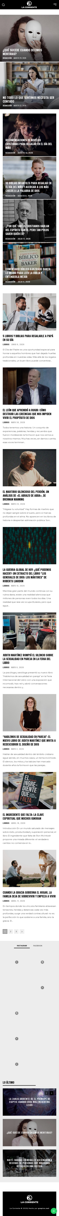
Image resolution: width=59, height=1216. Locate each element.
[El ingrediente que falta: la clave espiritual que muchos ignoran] (29, 790)
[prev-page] (47, 1093)
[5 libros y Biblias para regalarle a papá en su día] (29, 312)
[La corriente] (29, 4)
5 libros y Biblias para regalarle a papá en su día (28, 338)
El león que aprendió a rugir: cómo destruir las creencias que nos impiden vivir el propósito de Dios (27, 414)
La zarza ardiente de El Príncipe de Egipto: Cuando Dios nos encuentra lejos (29, 1102)
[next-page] (22, 931)
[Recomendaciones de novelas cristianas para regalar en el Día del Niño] (29, 135)
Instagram (22, 946)
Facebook (37, 946)
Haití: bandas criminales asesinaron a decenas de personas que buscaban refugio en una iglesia (29, 1163)
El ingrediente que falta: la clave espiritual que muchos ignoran (23, 816)
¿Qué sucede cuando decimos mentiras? (29, 1132)
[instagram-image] (16, 961)
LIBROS (6, 344)
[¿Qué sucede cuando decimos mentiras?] (29, 38)
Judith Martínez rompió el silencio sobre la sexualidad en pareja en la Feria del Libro (28, 659)
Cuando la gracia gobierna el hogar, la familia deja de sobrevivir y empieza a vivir (29, 894)
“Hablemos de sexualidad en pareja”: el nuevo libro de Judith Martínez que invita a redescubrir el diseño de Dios (29, 740)
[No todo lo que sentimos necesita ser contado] (29, 85)
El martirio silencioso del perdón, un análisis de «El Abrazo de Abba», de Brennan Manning (26, 495)
